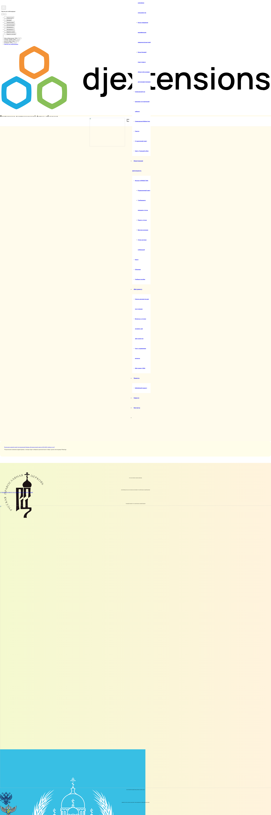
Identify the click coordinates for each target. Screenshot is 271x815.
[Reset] (2, 14)
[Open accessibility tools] (3, 8)
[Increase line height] (18, 41)
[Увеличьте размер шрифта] (19, 40)
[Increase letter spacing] (16, 43)
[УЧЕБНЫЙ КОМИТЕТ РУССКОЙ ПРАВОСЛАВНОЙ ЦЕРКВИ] (106, 492)
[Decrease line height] (16, 41)
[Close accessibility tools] (5, 14)
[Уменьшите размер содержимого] (18, 38)
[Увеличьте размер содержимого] (20, 38)
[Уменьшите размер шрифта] (17, 40)
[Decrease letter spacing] (13, 43)
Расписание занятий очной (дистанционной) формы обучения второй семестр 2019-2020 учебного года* (29, 447)
